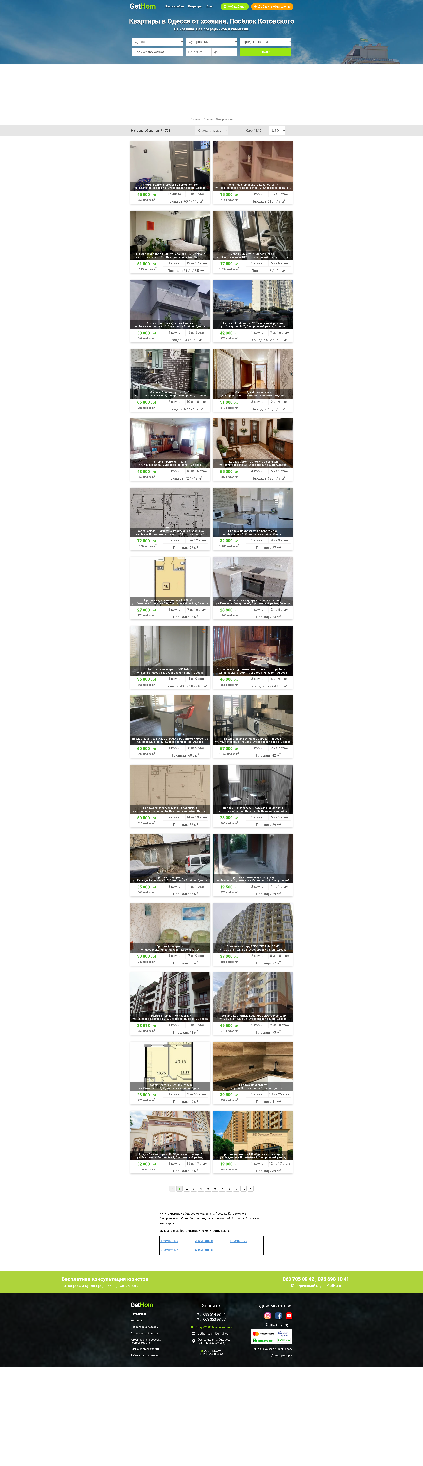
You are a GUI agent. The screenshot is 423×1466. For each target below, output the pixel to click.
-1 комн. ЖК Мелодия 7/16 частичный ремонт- (253, 323)
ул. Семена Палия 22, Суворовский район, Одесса (253, 949)
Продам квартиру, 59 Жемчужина (170, 1085)
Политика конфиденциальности (272, 1348)
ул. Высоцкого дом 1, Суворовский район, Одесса (253, 672)
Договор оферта (281, 1355)
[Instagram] (267, 1316)
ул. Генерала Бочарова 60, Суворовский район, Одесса (253, 603)
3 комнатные (238, 1240)
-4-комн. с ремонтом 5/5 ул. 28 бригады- (252, 461)
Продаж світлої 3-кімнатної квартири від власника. (170, 531)
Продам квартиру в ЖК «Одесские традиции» (253, 1154)
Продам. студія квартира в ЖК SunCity (170, 600)
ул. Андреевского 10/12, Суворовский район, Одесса (253, 257)
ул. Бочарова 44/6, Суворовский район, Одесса (253, 326)
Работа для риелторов (145, 1355)
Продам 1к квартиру (170, 946)
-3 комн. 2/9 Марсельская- (253, 392)
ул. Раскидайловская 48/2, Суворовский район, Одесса (170, 880)
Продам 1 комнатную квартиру (170, 1015)
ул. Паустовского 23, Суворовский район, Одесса (252, 464)
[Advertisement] (211, 88)
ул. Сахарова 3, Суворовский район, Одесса (253, 1088)
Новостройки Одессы (145, 1326)
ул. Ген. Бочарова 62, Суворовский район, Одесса (170, 672)
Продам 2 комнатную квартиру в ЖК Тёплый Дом (253, 1015)
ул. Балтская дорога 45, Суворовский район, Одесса (170, 326)
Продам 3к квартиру (170, 877)
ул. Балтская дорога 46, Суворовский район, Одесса (170, 187)
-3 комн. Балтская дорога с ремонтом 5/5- (170, 184)
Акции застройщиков (144, 1333)
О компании (138, 1313)
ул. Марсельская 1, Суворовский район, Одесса (253, 395)
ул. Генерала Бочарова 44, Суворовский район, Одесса (170, 811)
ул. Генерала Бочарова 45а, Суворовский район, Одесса (170, 603)
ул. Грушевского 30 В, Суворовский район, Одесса (170, 257)
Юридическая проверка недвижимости (146, 1341)
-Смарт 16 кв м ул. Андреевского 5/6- (253, 254)
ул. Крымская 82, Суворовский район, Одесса (170, 464)
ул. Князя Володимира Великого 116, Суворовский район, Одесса (170, 534)
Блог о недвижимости (145, 1348)
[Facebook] (278, 1316)
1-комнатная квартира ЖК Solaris (170, 669)
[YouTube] (289, 1316)
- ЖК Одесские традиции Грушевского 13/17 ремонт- (170, 254)
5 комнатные (204, 1250)
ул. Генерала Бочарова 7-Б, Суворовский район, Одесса (170, 1018)
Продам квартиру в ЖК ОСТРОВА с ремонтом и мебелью (170, 738)
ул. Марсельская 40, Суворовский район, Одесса (170, 741)
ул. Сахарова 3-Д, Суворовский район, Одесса (170, 1088)
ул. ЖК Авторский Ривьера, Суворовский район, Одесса (253, 741)
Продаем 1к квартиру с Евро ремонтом (253, 600)
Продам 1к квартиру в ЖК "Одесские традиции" (170, 1154)
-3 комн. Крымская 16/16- (170, 461)
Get (143, 6)
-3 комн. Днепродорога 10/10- (170, 392)
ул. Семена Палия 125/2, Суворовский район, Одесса (170, 395)
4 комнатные (169, 1250)
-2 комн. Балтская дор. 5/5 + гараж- (170, 323)
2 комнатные (204, 1240)
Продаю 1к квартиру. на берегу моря (253, 531)
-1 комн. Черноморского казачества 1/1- (253, 184)
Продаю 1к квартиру (253, 1085)
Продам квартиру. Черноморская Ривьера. (253, 738)
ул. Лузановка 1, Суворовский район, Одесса (253, 534)
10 (243, 1188)
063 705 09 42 (299, 1279)
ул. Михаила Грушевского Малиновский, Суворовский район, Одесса (253, 880)
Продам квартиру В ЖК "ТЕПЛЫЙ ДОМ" (253, 946)
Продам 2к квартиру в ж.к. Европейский (170, 808)
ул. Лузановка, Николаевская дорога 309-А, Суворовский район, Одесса (170, 949)
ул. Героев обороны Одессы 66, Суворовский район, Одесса (252, 811)
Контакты (137, 1320)
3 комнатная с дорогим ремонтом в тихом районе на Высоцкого (253, 669)
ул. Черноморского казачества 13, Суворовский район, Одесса (252, 187)
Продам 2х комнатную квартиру (252, 877)
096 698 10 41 (333, 1279)
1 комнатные (169, 1240)
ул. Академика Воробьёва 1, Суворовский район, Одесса (170, 1157)
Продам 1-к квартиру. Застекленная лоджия (253, 808)
